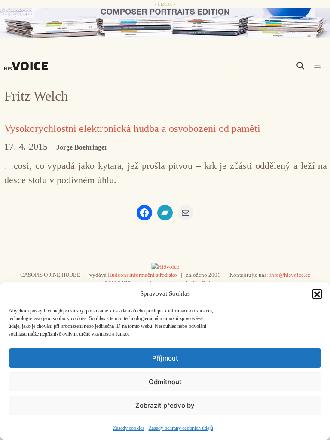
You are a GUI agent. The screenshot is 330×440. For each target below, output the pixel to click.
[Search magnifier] (300, 66)
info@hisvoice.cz (289, 275)
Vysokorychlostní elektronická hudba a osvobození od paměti (132, 128)
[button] (317, 293)
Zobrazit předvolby (165, 405)
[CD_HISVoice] (165, 23)
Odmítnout (165, 382)
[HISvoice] (28, 66)
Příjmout (165, 358)
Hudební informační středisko (142, 275)
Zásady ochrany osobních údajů (181, 428)
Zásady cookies (128, 428)
